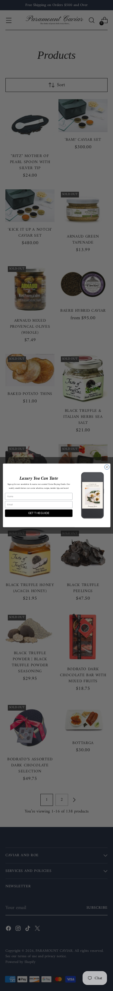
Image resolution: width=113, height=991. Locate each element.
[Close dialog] (106, 467)
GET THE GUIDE (38, 513)
